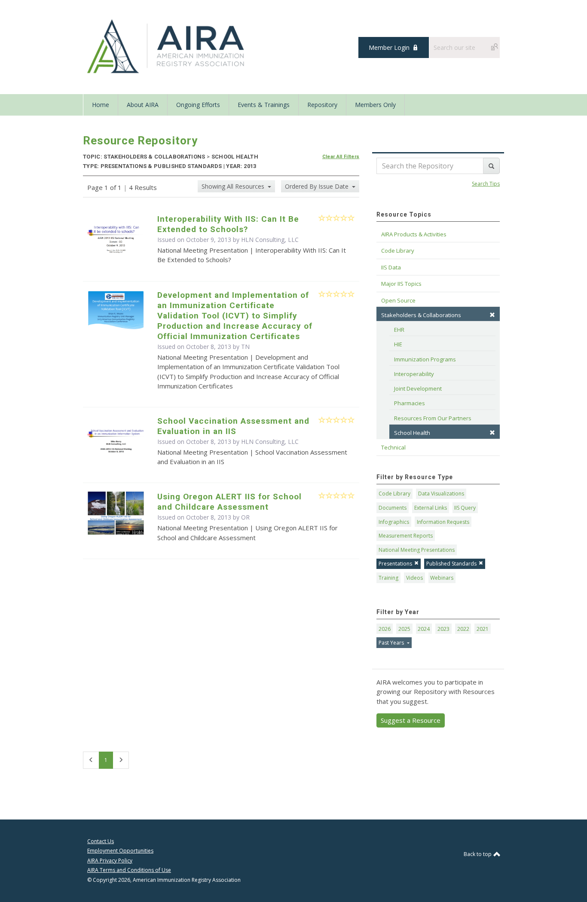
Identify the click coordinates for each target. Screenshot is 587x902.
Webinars (441, 577)
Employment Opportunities (120, 850)
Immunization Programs (425, 359)
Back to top (478, 854)
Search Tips (486, 183)
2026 (385, 629)
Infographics (394, 522)
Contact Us (100, 841)
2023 (443, 629)
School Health (412, 433)
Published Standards (451, 563)
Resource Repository (140, 140)
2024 (424, 629)
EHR (399, 329)
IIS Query (465, 507)
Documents (393, 507)
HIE (398, 344)
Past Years (392, 642)
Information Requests (443, 522)
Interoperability (414, 374)
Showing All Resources (234, 186)
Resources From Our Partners (432, 418)
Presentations (395, 563)
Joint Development (418, 388)
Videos (414, 577)
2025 (404, 629)
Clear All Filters (341, 156)
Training (388, 577)
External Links (430, 507)
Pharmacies (409, 403)
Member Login (389, 47)
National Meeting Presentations (417, 549)
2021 (483, 629)
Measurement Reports (406, 535)
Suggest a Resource (410, 720)
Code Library (394, 493)
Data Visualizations (441, 493)
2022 (463, 629)
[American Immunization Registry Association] (166, 46)
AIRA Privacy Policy (109, 860)
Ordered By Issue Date (317, 186)
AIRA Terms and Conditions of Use (129, 870)
